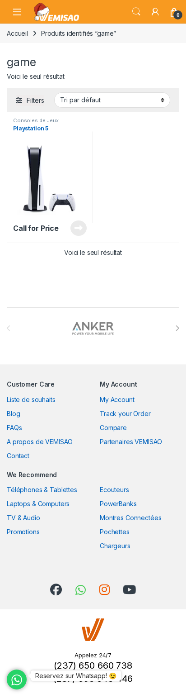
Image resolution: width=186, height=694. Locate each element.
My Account (117, 399)
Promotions (23, 532)
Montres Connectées (130, 518)
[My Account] (155, 11)
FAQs (14, 427)
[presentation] (177, 328)
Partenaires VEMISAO (131, 441)
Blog (13, 413)
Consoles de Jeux (36, 120)
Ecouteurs (114, 489)
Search (136, 12)
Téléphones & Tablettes (42, 489)
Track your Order (125, 413)
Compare (113, 427)
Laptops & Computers (38, 503)
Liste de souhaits (31, 399)
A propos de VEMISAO (40, 441)
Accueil (17, 33)
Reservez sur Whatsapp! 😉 (75, 676)
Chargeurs (115, 546)
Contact (18, 455)
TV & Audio (23, 518)
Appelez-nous (73, 228)
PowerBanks (118, 503)
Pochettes (115, 532)
